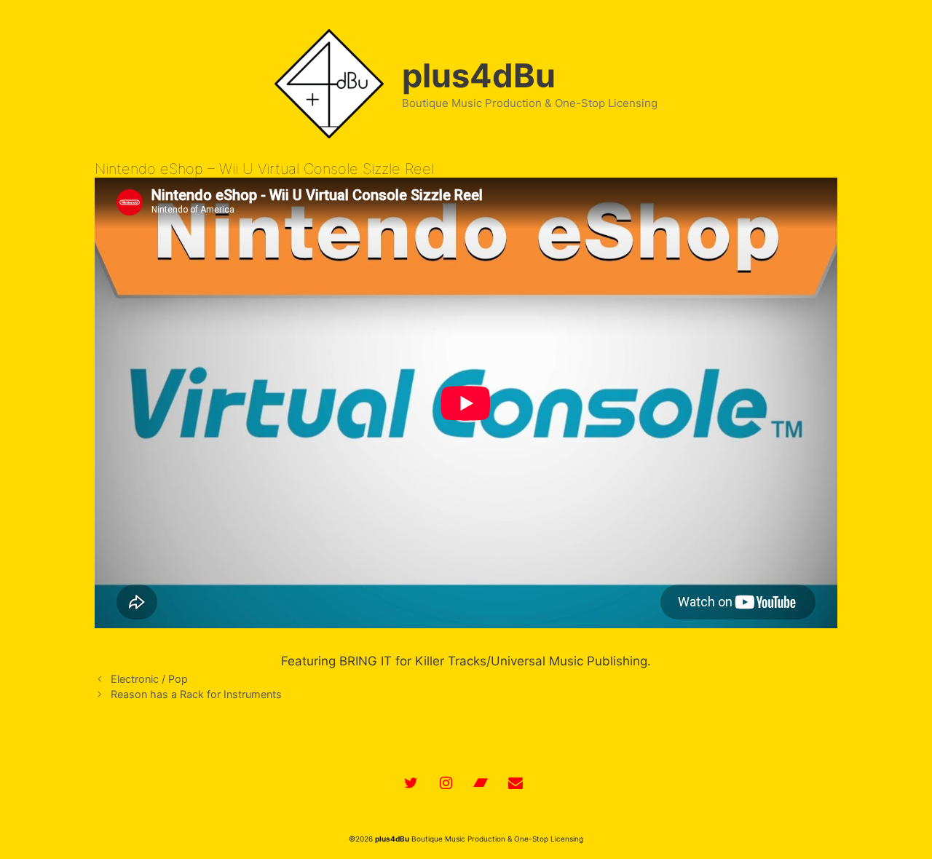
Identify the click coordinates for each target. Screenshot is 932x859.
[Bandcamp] (480, 783)
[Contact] (515, 783)
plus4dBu (479, 75)
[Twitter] (410, 783)
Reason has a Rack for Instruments (196, 694)
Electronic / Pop (149, 679)
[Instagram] (445, 783)
